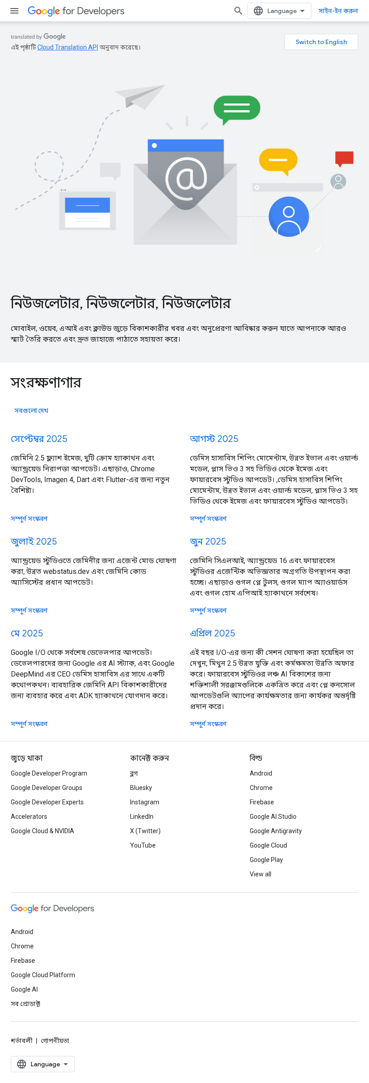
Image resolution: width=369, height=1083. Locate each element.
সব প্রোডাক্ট (25, 1003)
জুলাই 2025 (34, 541)
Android (261, 773)
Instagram (144, 802)
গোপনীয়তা (55, 1040)
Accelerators (29, 816)
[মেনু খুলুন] (14, 11)
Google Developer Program (49, 773)
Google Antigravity (276, 831)
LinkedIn (141, 816)
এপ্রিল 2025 (212, 633)
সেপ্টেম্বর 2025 (39, 439)
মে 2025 (27, 633)
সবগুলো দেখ (31, 410)
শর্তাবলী (21, 1040)
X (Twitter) (145, 831)
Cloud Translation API (67, 47)
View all (260, 874)
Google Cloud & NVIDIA (42, 831)
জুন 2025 (208, 541)
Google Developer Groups (46, 787)
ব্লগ (134, 773)
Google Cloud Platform (43, 975)
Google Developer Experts (47, 802)
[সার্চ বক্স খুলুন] (238, 10)
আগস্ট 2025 (214, 439)
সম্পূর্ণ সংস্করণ (29, 518)
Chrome (261, 787)
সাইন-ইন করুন (338, 10)
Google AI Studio (273, 816)
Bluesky (141, 787)
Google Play (266, 859)
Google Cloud (268, 845)
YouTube (143, 845)
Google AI (24, 989)
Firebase (262, 802)
